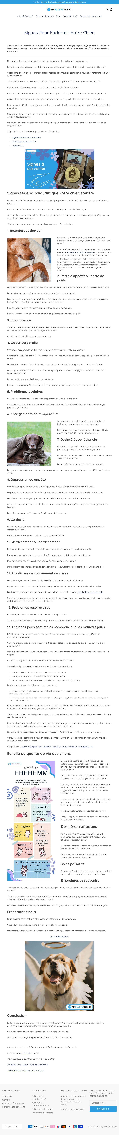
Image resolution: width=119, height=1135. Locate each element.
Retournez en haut (59, 936)
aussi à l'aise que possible (90, 592)
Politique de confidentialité (38, 1098)
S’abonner (103, 1109)
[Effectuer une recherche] (107, 9)
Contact (6, 1099)
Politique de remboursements (40, 1104)
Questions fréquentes (13, 1103)
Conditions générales (42, 1112)
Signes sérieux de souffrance (26, 137)
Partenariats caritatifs (13, 1106)
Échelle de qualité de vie (24, 141)
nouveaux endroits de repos (80, 252)
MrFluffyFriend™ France (106, 1127)
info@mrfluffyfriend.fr (72, 1109)
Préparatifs (17, 145)
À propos (7, 1096)
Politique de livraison (42, 1109)
